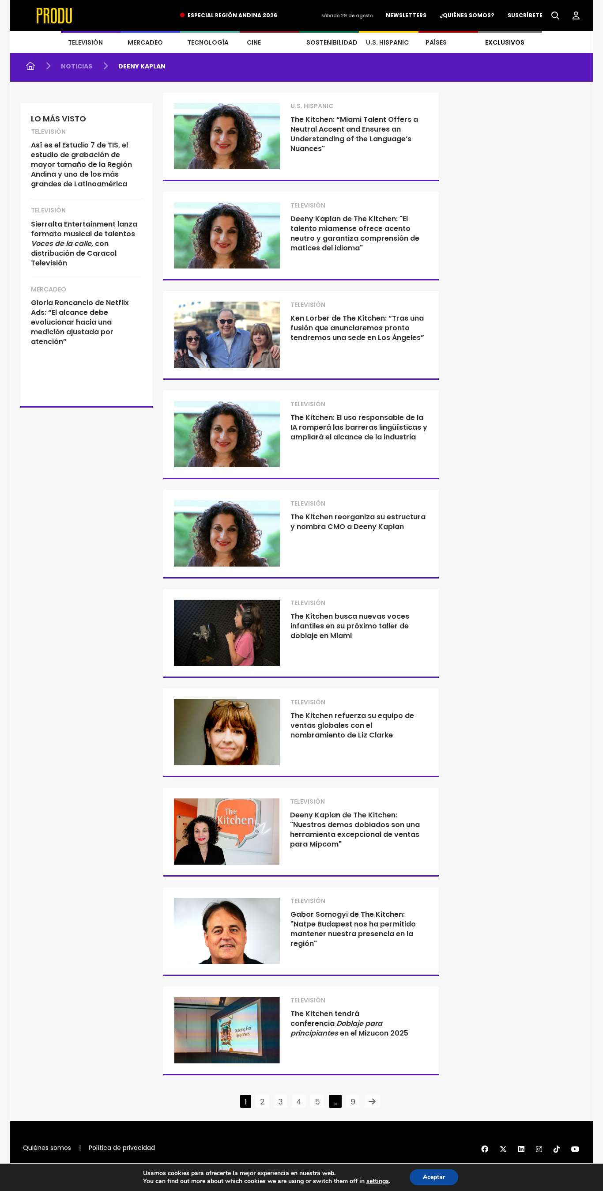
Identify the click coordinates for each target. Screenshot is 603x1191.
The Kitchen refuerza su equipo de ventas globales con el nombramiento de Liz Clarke (352, 725)
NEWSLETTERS (406, 15)
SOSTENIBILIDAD (332, 42)
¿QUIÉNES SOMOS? (467, 15)
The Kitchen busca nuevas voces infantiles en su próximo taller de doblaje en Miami (349, 626)
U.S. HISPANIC (387, 42)
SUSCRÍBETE (525, 15)
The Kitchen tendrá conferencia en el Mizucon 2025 (349, 1023)
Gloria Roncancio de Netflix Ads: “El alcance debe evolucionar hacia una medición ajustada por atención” (80, 322)
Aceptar (434, 1177)
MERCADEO (145, 42)
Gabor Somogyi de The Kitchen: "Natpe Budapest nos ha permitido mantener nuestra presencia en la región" (353, 929)
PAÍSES (436, 42)
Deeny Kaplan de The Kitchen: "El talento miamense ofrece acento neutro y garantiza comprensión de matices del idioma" (354, 233)
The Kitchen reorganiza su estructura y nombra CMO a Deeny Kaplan (358, 522)
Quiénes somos (47, 1147)
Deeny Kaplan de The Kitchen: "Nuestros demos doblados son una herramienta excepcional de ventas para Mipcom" (355, 829)
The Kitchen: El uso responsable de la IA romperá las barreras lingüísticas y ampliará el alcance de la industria (358, 427)
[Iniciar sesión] (576, 15)
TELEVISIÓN (85, 42)
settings (377, 1181)
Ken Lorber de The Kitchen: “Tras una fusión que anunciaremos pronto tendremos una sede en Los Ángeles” (357, 328)
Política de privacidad (122, 1147)
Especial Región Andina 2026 (232, 15)
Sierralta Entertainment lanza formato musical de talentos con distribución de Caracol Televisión (84, 243)
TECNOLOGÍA (208, 42)
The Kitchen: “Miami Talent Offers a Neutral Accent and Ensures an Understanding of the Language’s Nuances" (354, 134)
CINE (254, 42)
